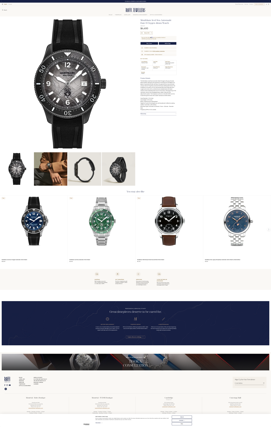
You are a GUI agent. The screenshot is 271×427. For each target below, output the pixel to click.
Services (246, 4)
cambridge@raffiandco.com (168, 406)
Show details (98, 422)
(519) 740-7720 (170, 405)
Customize (181, 420)
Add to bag (167, 43)
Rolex (20, 377)
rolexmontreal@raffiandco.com (35, 408)
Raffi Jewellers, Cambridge (159, 51)
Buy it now (149, 43)
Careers (36, 384)
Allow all (182, 417)
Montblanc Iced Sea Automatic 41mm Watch (79, 259)
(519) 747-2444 (237, 405)
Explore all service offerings (135, 337)
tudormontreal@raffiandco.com (102, 408)
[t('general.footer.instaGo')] (7, 385)
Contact (251, 4)
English (5, 4)
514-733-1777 (37, 406)
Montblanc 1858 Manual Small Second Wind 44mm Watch (150, 259)
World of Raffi (38, 377)
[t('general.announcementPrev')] (1, 1)
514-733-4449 (104, 406)
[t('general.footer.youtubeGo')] (10, 385)
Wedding (21, 380)
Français (10, 4)
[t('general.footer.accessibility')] (6, 389)
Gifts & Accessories (25, 385)
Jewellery (22, 379)
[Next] (268, 229)
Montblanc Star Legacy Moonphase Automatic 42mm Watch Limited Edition (222, 259)
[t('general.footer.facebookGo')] (4, 385)
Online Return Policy (40, 380)
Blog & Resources (239, 4)
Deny (182, 423)
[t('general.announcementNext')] (269, 1)
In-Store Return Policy (40, 379)
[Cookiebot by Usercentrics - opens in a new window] (86, 424)
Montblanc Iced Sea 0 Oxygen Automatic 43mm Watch (14, 259)
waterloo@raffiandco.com (235, 406)
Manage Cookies (38, 382)
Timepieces (22, 384)
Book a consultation (259, 4)
